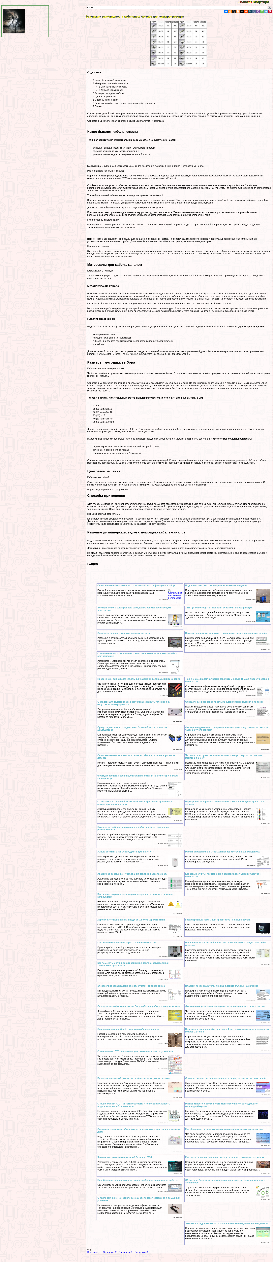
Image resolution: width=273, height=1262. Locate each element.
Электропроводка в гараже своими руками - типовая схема (131, 986)
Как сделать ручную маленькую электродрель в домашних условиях (224, 1157)
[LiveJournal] (250, 11)
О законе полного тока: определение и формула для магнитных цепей (225, 1078)
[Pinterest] (270, 11)
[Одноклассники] (230, 11)
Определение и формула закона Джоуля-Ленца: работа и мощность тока (138, 1006)
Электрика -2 (110, 1252)
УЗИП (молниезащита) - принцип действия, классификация (218, 607)
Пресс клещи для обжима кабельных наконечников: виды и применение (138, 679)
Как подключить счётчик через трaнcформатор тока (127, 942)
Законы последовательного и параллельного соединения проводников (226, 1223)
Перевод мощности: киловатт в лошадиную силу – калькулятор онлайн (226, 633)
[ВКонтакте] (226, 11)
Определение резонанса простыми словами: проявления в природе (224, 702)
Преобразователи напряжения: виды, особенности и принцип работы (137, 1180)
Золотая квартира (256, 2)
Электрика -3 (125, 1252)
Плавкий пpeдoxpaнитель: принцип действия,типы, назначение (221, 986)
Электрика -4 (141, 1252)
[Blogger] (238, 11)
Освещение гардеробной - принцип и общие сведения (128, 1029)
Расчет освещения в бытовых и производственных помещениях (222, 851)
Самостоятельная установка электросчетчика (123, 633)
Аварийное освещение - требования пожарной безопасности (132, 874)
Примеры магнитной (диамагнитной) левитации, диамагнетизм (133, 1078)
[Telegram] (266, 11)
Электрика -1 (94, 1252)
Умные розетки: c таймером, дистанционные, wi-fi (125, 851)
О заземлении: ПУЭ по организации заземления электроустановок (135, 1051)
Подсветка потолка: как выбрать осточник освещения (216, 585)
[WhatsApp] (262, 11)
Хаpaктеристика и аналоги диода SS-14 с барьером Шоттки (131, 920)
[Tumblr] (254, 11)
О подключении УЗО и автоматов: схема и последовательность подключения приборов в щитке (133, 1104)
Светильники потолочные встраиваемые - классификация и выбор (136, 585)
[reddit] (246, 11)
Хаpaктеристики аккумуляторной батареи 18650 (124, 1157)
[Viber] (258, 11)
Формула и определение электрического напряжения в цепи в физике (225, 1006)
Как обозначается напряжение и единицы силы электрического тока (224, 1129)
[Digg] (242, 11)
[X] (234, 11)
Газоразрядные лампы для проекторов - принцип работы (218, 920)
